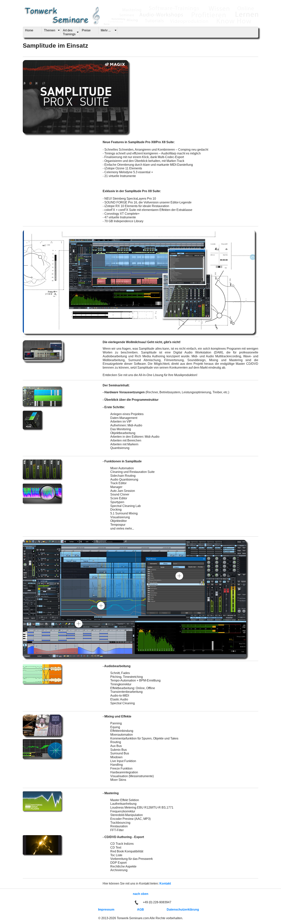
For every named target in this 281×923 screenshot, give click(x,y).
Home (29, 30)
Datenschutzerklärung (183, 909)
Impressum (106, 909)
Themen (49, 30)
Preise (86, 30)
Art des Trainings (69, 32)
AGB (140, 909)
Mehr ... (106, 30)
